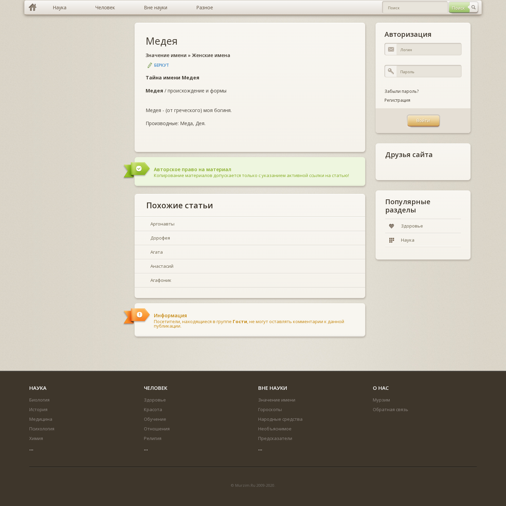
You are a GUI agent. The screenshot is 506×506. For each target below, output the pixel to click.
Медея (162, 40)
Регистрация (397, 100)
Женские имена (211, 55)
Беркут (161, 65)
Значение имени (166, 55)
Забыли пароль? (401, 91)
